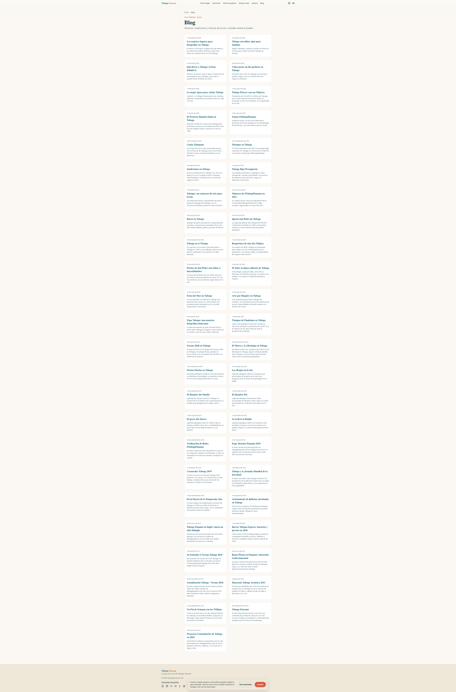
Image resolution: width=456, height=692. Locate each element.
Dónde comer (244, 3)
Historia (255, 3)
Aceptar (260, 684)
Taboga (169, 3)
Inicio (186, 12)
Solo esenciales (245, 684)
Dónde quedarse (229, 3)
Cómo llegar (205, 3)
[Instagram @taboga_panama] (289, 3)
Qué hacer (216, 3)
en (293, 3)
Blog (262, 3)
